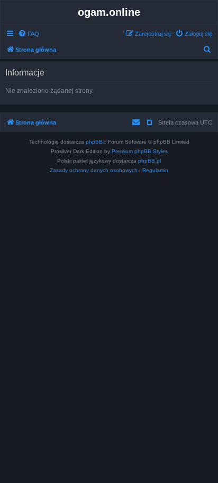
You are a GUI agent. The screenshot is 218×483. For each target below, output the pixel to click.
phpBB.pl (149, 161)
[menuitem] (28, 33)
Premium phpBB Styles (140, 151)
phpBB (94, 142)
